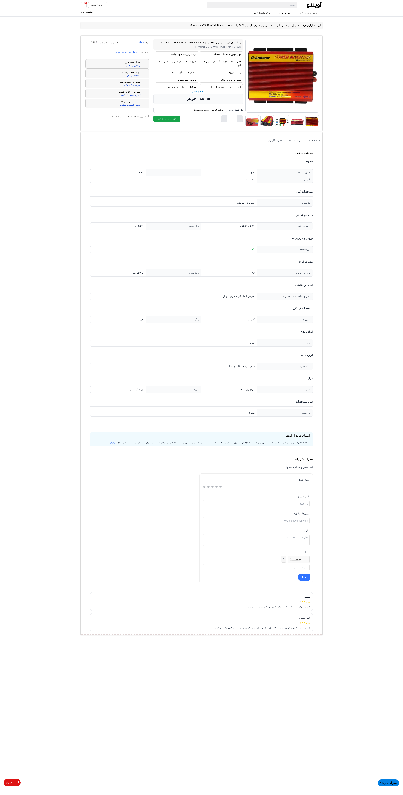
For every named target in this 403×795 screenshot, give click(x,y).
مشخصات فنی (313, 140)
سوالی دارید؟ (388, 782)
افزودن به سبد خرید (167, 118)
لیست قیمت (285, 13)
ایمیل (302, 513)
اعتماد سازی (12, 782)
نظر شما (305, 530)
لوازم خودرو (306, 25)
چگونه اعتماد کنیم (262, 13)
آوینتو (318, 25)
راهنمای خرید (294, 140)
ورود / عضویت (96, 5)
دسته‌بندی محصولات (309, 13)
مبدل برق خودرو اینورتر (285, 25)
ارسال (304, 577)
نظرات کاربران (275, 140)
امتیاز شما (304, 480)
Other (141, 42)
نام (303, 496)
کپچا (307, 552)
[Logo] (309, 5)
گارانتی (236, 110)
